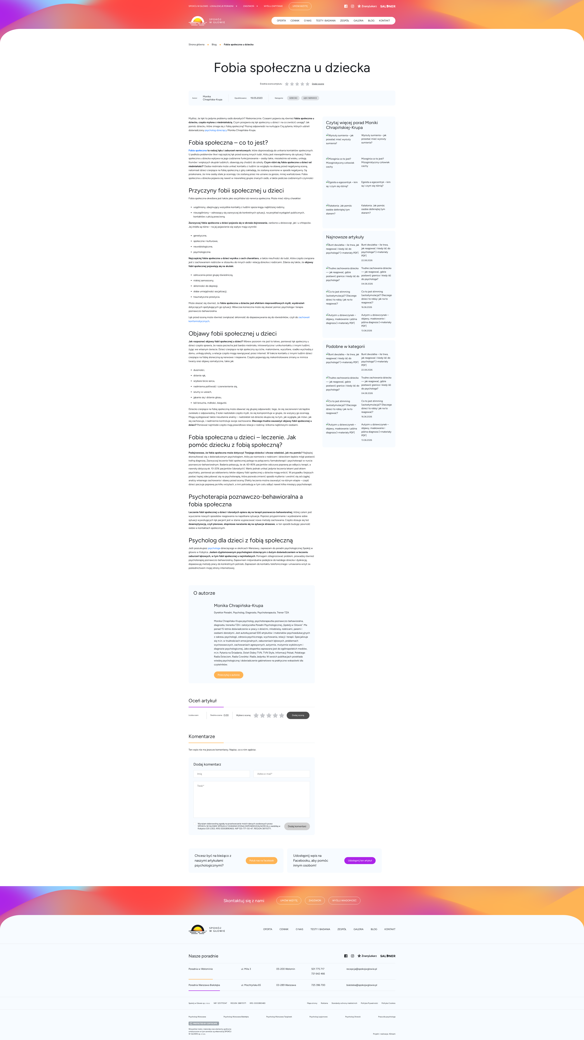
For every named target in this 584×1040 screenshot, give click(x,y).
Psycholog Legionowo (318, 1017)
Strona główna (196, 44)
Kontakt (384, 20)
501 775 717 (317, 968)
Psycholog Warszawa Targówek (279, 1017)
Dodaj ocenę (318, 84)
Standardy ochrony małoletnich (344, 1003)
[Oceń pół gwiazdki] (261, 715)
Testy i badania (326, 20)
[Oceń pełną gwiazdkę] (256, 715)
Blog (214, 44)
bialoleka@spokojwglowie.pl (361, 985)
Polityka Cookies (388, 1003)
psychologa (214, 548)
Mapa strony (312, 1003)
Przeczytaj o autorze (229, 674)
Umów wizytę (300, 6)
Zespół (344, 20)
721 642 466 (318, 973)
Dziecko (293, 98)
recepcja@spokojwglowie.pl (361, 968)
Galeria (358, 20)
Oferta (281, 20)
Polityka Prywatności (369, 1003)
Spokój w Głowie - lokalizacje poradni (211, 6)
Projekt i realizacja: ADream (384, 1034)
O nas (307, 20)
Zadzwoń (248, 6)
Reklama (324, 1003)
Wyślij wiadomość (344, 900)
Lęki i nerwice (310, 98)
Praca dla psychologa (386, 1017)
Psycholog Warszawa (197, 1017)
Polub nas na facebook (261, 860)
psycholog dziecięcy (216, 130)
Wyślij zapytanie (273, 6)
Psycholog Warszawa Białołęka (236, 1017)
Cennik (294, 20)
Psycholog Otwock (353, 1017)
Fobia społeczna (198, 150)
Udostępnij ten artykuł (360, 860)
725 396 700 (318, 985)
